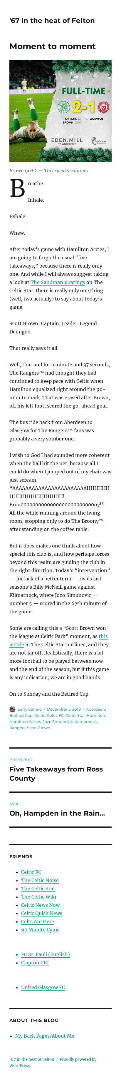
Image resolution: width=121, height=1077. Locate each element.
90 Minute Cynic (40, 930)
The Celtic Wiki (38, 897)
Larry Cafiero (30, 709)
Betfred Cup (21, 715)
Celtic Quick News (41, 913)
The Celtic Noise (40, 880)
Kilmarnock (86, 721)
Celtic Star (75, 715)
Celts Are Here (37, 921)
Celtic (39, 715)
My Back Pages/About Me (44, 1036)
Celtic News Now (40, 905)
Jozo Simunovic (58, 721)
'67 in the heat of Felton (52, 20)
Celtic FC (55, 715)
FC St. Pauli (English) (45, 954)
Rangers (17, 727)
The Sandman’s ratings (58, 282)
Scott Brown (38, 727)
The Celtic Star (38, 888)
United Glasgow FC (43, 987)
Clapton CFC (35, 963)
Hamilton (96, 715)
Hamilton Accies (25, 721)
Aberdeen (95, 709)
